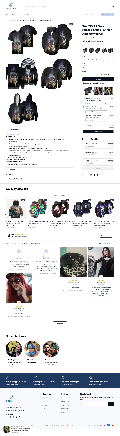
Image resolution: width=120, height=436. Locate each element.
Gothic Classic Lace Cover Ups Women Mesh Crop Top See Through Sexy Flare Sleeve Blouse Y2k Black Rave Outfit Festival (101, 298)
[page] (109, 15)
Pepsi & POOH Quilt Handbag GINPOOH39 (19, 269)
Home (7, 20)
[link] (6, 429)
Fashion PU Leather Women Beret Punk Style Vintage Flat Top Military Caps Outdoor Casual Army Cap (74, 290)
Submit (111, 404)
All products (14, 20)
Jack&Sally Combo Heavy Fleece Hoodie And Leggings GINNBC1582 (46, 273)
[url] (72, 425)
